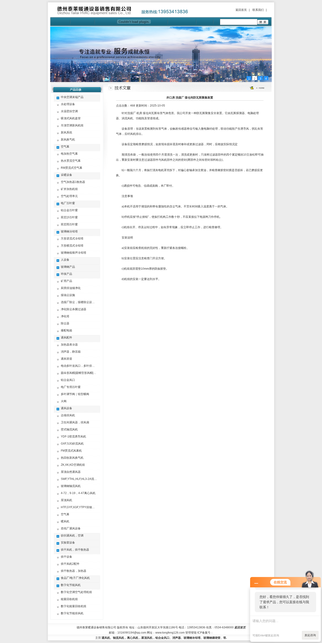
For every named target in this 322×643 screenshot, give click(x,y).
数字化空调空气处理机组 (76, 592)
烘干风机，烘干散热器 (75, 549)
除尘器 (65, 323)
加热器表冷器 (69, 344)
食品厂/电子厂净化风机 (75, 578)
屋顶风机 (66, 500)
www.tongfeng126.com (170, 632)
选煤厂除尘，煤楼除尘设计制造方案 (83, 302)
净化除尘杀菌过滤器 (73, 309)
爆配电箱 (66, 330)
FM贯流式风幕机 (71, 450)
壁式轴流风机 (69, 429)
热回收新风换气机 (72, 457)
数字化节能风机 (71, 585)
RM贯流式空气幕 (71, 167)
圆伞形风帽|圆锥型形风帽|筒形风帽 (83, 373)
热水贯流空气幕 (71, 160)
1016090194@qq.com (131, 632)
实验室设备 (68, 542)
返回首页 (241, 10)
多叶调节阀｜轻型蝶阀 (75, 394)
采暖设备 (66, 175)
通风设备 (66, 408)
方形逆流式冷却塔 (72, 238)
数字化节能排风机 (72, 613)
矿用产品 (66, 281)
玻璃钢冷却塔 (69, 231)
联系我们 (258, 10)
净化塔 (65, 316)
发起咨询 (310, 635)
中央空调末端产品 (72, 97)
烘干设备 (66, 556)
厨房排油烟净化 (71, 288)
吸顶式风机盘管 (71, 118)
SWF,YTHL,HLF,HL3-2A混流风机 (82, 479)
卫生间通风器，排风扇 (75, 422)
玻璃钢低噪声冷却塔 (73, 252)
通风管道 (66, 358)
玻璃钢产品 (68, 266)
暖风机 (65, 521)
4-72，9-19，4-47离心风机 (78, 493)
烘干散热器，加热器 (73, 571)
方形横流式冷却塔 (72, 245)
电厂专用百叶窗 (71, 387)
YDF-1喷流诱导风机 (73, 436)
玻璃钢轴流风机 (71, 486)
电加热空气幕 (69, 153)
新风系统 (66, 132)
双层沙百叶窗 (69, 217)
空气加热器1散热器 (73, 182)
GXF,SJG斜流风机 (72, 443)
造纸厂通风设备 (71, 528)
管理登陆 (191, 632)
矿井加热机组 (69, 189)
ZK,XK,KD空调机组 (73, 464)
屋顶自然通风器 (71, 472)
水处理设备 (68, 104)
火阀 (63, 401)
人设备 (65, 259)
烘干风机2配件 (70, 563)
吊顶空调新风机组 (72, 125)
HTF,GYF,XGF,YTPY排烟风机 (79, 507)
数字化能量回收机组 (73, 606)
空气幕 (65, 146)
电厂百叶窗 (68, 203)
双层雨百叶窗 (69, 224)
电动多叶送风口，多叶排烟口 (79, 365)
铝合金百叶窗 (69, 210)
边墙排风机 (68, 415)
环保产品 (66, 274)
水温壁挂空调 (69, 111)
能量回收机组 (69, 599)
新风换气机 (68, 139)
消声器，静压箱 (71, 351)
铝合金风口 (68, 380)
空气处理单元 (69, 196)
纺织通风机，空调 (72, 535)
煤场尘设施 (68, 295)
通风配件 (66, 337)
